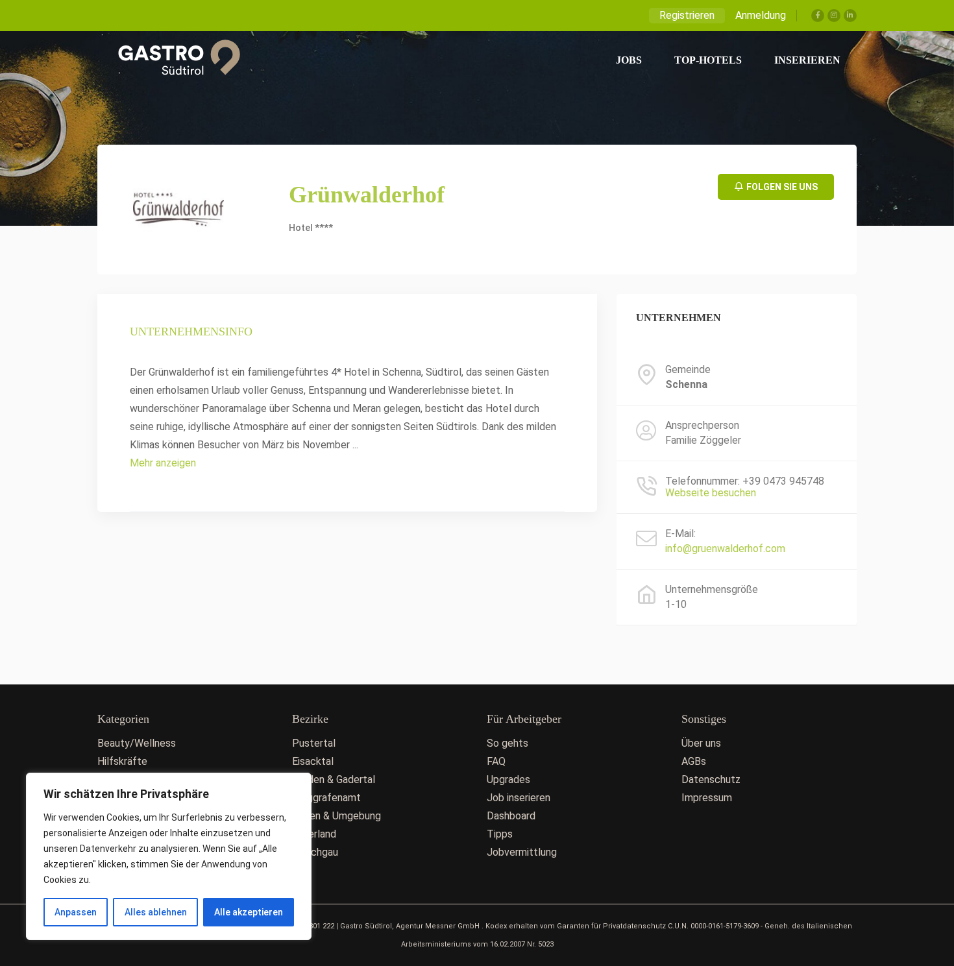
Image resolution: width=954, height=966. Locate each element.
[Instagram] (833, 15)
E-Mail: (680, 534)
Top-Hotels (708, 60)
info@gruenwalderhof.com (725, 548)
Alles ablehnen (156, 912)
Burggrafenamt (326, 797)
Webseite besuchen (710, 493)
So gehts (507, 743)
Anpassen (76, 912)
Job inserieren (518, 797)
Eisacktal (313, 761)
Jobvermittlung (522, 852)
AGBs (693, 761)
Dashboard (511, 816)
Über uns (701, 743)
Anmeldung (760, 15)
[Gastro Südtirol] (172, 60)
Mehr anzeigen (163, 463)
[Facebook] (817, 15)
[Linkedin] (850, 15)
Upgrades (508, 779)
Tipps (500, 834)
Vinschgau (315, 852)
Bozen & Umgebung (336, 816)
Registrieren (687, 15)
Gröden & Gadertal (333, 779)
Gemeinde (688, 370)
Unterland (314, 834)
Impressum (706, 797)
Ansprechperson (702, 425)
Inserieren (807, 60)
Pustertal (314, 743)
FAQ (496, 761)
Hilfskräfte (122, 761)
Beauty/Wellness (136, 743)
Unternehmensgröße (711, 590)
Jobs (629, 60)
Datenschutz (710, 779)
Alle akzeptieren (248, 912)
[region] (169, 856)
